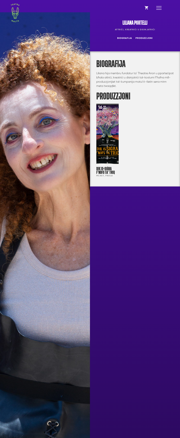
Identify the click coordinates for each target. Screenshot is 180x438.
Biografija (124, 38)
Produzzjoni (144, 38)
